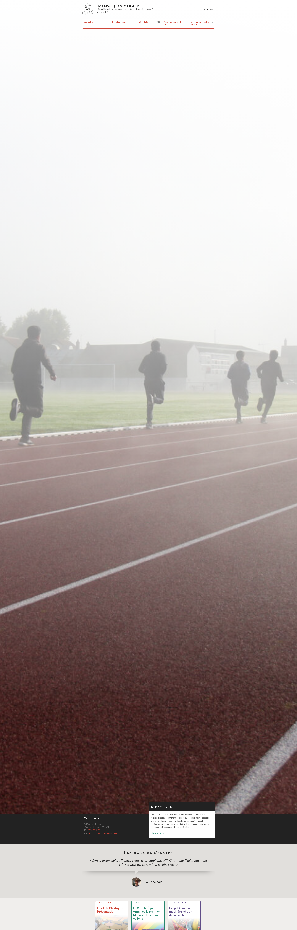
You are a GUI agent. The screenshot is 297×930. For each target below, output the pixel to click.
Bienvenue (161, 806)
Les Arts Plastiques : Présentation (111, 909)
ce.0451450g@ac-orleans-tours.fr (103, 833)
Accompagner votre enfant (199, 23)
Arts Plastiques (105, 903)
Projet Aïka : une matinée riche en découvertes (180, 911)
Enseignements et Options (172, 23)
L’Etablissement (118, 22)
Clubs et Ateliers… (178, 903)
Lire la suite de (163, 833)
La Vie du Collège (145, 22)
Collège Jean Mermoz (118, 6)
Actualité (88, 22)
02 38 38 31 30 (94, 830)
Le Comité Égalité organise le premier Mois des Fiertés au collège (146, 913)
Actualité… (139, 903)
